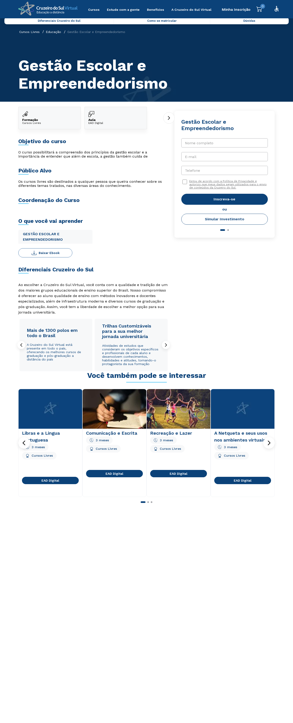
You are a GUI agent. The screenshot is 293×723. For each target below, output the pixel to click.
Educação (53, 32)
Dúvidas (249, 20)
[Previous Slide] (21, 345)
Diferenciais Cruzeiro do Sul (59, 20)
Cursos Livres (29, 32)
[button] (24, 443)
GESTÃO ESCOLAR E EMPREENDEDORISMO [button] (43, 237)
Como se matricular (162, 20)
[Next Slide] (166, 345)
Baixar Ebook (49, 253)
